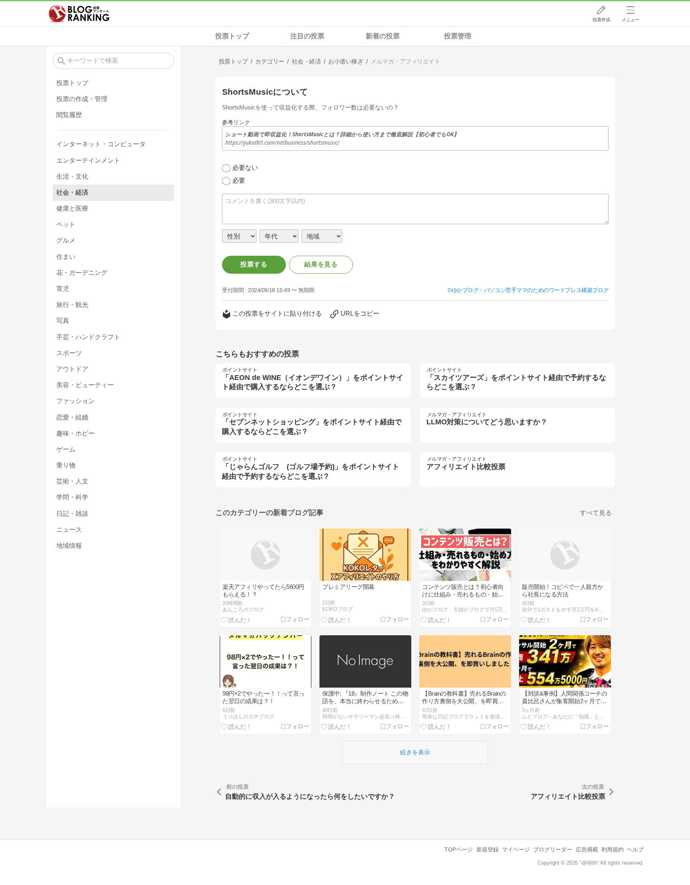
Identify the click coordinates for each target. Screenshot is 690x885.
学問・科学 (72, 497)
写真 (62, 320)
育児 (62, 288)
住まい (65, 256)
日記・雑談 (72, 513)
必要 (238, 180)
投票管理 (457, 36)
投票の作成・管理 (81, 98)
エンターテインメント (88, 160)
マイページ (516, 849)
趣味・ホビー (75, 433)
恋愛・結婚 (72, 417)
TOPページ (458, 849)
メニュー (630, 19)
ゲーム (65, 449)
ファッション (75, 401)
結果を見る (321, 264)
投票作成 (601, 19)
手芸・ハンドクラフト (88, 337)
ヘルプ (635, 849)
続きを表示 (415, 752)
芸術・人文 (72, 481)
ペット (65, 224)
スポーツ (69, 353)
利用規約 (612, 849)
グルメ (65, 240)
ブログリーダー (552, 849)
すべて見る (596, 512)
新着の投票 (383, 36)
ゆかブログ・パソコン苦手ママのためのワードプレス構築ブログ (530, 290)
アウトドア (72, 369)
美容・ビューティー (85, 385)
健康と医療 (72, 208)
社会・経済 (72, 192)
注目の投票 (307, 36)
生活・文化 (72, 176)
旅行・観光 (72, 304)
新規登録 (487, 849)
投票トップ (232, 36)
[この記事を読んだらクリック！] (236, 619)
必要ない (245, 167)
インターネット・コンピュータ (101, 144)
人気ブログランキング (79, 13)
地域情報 (69, 545)
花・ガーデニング (81, 272)
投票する (253, 264)
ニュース (69, 529)
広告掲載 (587, 849)
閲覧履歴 (69, 114)
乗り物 (65, 465)
